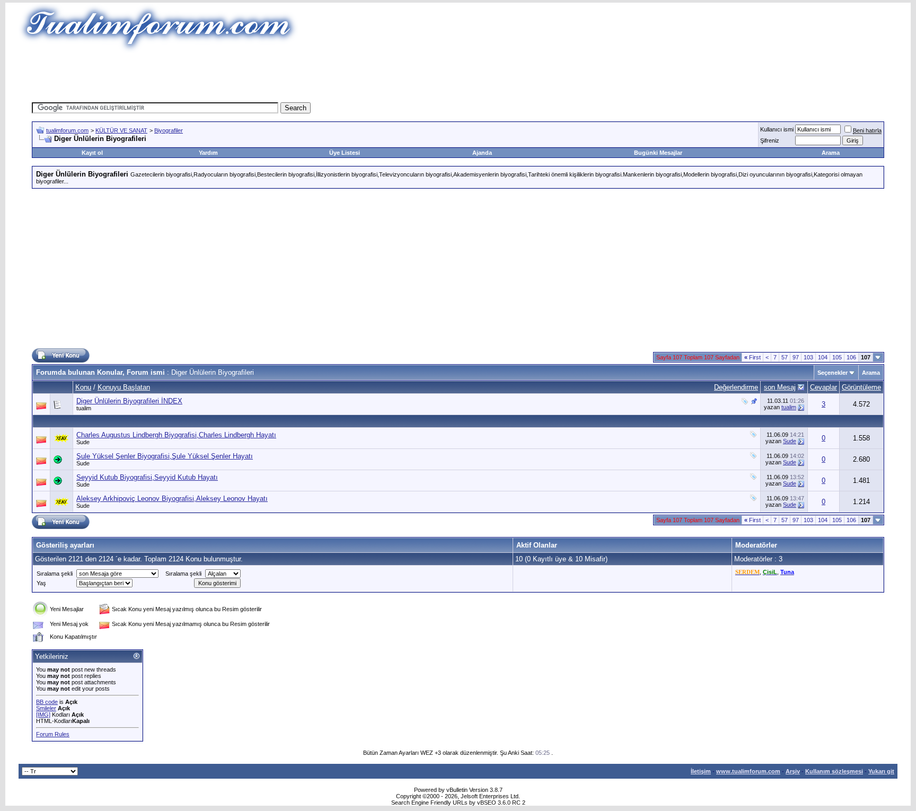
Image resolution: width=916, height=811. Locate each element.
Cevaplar (823, 387)
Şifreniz (769, 140)
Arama (831, 152)
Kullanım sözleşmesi (834, 771)
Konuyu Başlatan (124, 387)
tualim (83, 408)
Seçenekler (832, 372)
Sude (83, 442)
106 (851, 357)
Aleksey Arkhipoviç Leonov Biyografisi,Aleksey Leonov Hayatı (172, 499)
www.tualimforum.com (748, 771)
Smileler (46, 708)
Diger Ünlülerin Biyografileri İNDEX (129, 401)
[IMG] (43, 714)
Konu (83, 387)
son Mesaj (780, 387)
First (752, 357)
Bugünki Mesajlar (658, 152)
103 (808, 357)
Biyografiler (168, 130)
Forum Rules (52, 734)
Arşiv (793, 771)
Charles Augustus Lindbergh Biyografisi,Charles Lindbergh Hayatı (176, 435)
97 (795, 357)
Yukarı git (881, 771)
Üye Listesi (344, 152)
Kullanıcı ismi (777, 129)
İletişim (701, 771)
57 (784, 357)
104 (822, 357)
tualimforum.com (67, 130)
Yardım (208, 152)
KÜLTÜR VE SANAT (121, 130)
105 (837, 357)
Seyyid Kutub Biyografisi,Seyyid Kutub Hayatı (147, 477)
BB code (47, 702)
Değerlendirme (736, 387)
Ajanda (482, 152)
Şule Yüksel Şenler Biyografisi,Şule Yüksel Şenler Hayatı (164, 456)
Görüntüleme (861, 387)
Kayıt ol (92, 152)
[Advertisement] (264, 77)
